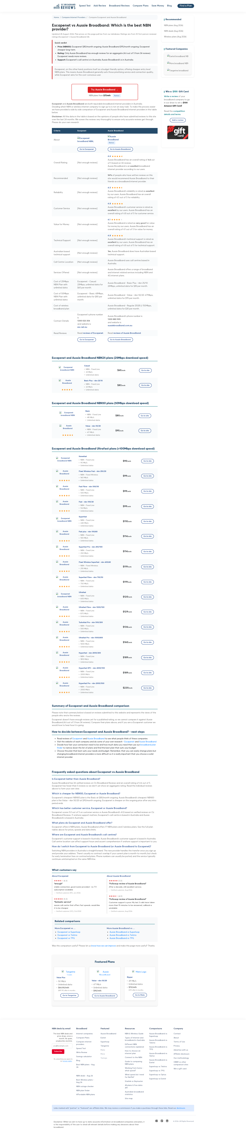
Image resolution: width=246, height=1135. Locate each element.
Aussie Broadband (96, 738)
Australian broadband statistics (134, 1093)
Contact (177, 1033)
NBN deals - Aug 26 (84, 1076)
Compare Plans (140, 6)
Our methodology (181, 1058)
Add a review (178, 120)
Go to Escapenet (87, 149)
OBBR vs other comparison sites (181, 1063)
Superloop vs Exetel (157, 1078)
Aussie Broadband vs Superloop (125, 932)
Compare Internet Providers (73, 17)
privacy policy (67, 1061)
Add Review (100, 6)
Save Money (158, 6)
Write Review (81, 1052)
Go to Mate (140, 995)
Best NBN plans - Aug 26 (85, 1065)
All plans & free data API (133, 1086)
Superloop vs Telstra (158, 1066)
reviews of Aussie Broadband (127, 333)
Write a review (171, 96)
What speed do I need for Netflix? (134, 1075)
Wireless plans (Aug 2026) (175, 36)
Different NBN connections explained (134, 1045)
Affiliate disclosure (181, 1054)
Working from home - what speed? (134, 1069)
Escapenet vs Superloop (69, 932)
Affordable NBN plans (85, 1094)
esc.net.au (82, 327)
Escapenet (77, 738)
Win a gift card (180, 1068)
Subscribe (58, 1051)
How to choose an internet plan (132, 1052)
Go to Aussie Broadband (120, 149)
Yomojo (104, 1058)
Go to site (145, 370)
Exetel (103, 1038)
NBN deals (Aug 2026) (173, 31)
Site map (129, 1098)
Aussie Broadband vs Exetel (158, 1061)
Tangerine (105, 1046)
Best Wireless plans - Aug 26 (85, 1081)
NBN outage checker (85, 1086)
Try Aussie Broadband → (104, 90)
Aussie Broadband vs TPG (122, 938)
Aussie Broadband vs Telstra (123, 935)
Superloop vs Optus (157, 1074)
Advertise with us (181, 1050)
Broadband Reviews (119, 6)
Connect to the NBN (133, 1057)
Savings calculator (84, 1056)
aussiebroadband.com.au (120, 326)
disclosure (181, 1108)
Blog (169, 6)
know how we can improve (103, 945)
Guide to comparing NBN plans (133, 1062)
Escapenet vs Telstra (67, 935)
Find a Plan (186, 6)
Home (56, 17)
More (103, 1054)
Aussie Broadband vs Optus (158, 1054)
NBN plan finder (83, 1090)
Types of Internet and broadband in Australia (135, 1039)
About (176, 1038)
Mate (103, 1050)
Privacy (177, 1046)
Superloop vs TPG (157, 1070)
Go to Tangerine (69, 995)
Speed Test (84, 6)
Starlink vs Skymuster (134, 1081)
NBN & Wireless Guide (134, 1033)
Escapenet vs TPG (66, 938)
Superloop (105, 1042)
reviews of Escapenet (93, 333)
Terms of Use (179, 1042)
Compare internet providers (83, 1043)
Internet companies (84, 1033)
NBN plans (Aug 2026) (173, 25)
